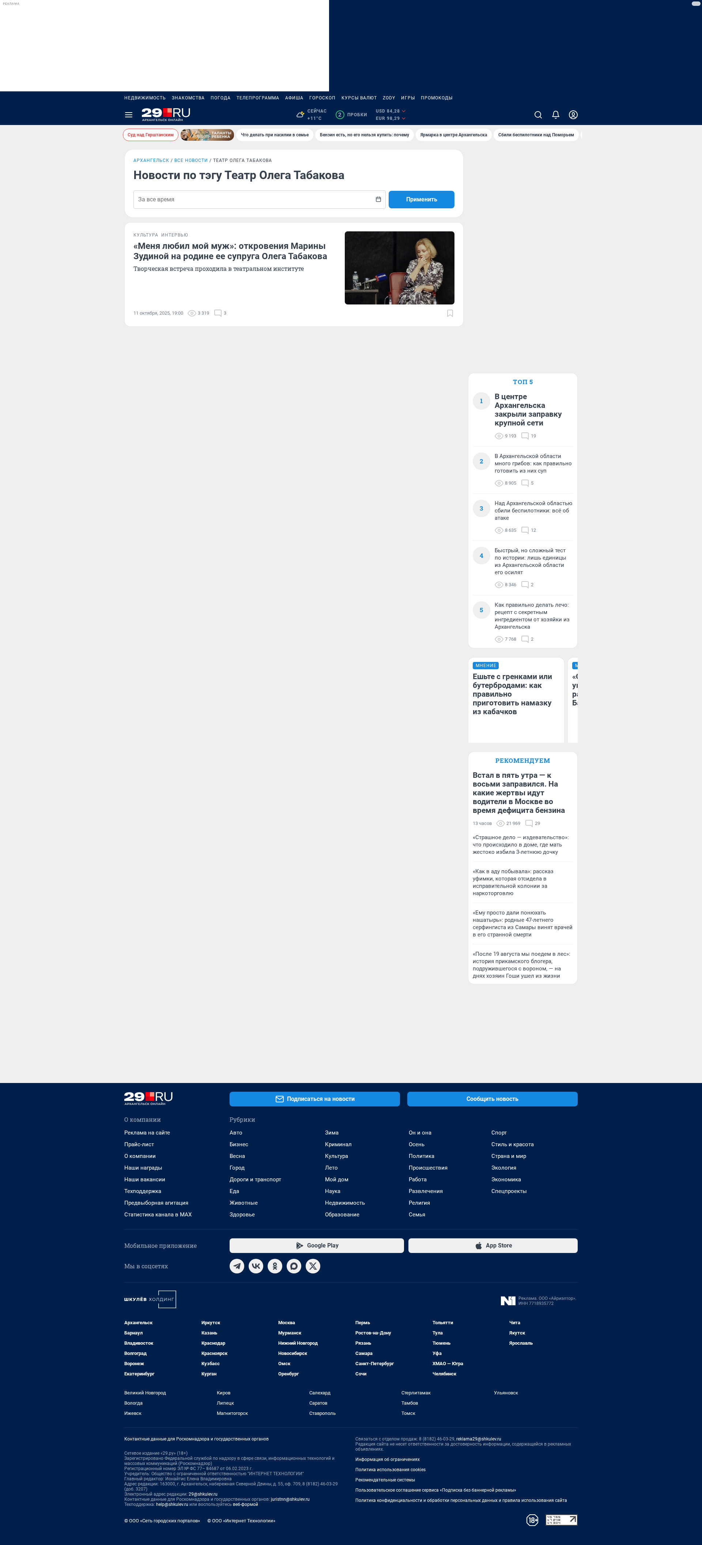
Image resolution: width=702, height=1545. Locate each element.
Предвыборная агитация (156, 1203)
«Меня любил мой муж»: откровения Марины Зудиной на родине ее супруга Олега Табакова (230, 251)
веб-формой (245, 1504)
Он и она (420, 1132)
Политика (421, 1156)
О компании (140, 1156)
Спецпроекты (509, 1191)
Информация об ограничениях (387, 1459)
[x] (313, 1266)
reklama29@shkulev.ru (478, 1439)
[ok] (275, 1266)
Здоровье (242, 1214)
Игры (408, 98)
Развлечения (426, 1191)
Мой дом (336, 1179)
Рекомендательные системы (385, 1479)
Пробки (352, 114)
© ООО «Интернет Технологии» (241, 1520)
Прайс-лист (139, 1144)
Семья (417, 1214)
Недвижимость (145, 98)
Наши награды (143, 1168)
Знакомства (188, 98)
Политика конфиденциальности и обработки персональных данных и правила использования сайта (461, 1500)
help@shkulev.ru (172, 1504)
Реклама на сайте (147, 1132)
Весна (237, 1156)
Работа (418, 1179)
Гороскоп (322, 98)
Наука (332, 1191)
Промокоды (437, 98)
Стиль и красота (512, 1144)
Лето (331, 1168)
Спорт (499, 1132)
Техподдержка (142, 1191)
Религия (419, 1203)
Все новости (191, 160)
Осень (416, 1144)
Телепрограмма (258, 98)
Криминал (338, 1144)
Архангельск (151, 160)
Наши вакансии (144, 1179)
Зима (332, 1132)
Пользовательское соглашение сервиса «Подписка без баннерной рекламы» (435, 1490)
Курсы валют (359, 98)
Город (237, 1168)
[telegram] (237, 1266)
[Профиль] (573, 115)
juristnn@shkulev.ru (290, 1499)
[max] (294, 1266)
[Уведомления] (556, 115)
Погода (221, 98)
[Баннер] (207, 135)
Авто (236, 1132)
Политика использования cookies (390, 1469)
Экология (503, 1168)
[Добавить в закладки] (450, 313)
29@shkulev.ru (203, 1494)
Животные (244, 1203)
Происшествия (428, 1168)
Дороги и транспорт (255, 1179)
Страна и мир (508, 1156)
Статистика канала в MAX (158, 1214)
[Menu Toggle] (128, 115)
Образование (342, 1214)
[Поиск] (538, 115)
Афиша (294, 98)
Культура (336, 1156)
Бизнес (239, 1144)
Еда (234, 1191)
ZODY (389, 98)
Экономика (506, 1179)
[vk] (256, 1266)
